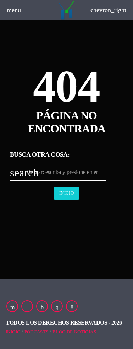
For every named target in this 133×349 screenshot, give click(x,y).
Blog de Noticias (74, 331)
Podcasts (36, 331)
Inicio (66, 193)
